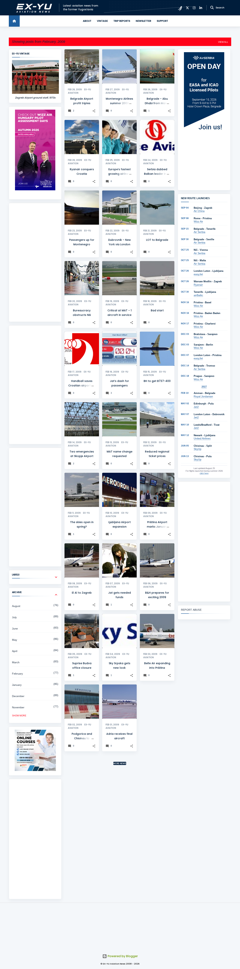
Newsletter (143, 21)
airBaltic (198, 295)
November (18, 707)
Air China (199, 210)
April (14, 651)
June (15, 628)
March (16, 662)
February (17, 673)
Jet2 (196, 406)
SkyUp (197, 448)
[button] (94, 111)
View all (223, 42)
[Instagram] (194, 7)
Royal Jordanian (203, 396)
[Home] (14, 21)
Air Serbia (199, 231)
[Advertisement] (35, 262)
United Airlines (202, 438)
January (17, 684)
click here (204, 473)
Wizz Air (198, 221)
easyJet (198, 274)
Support (162, 21)
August (16, 606)
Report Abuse (191, 609)
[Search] (212, 7)
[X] (187, 7)
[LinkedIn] (200, 7)
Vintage (102, 21)
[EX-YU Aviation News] (33, 8)
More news (119, 763)
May (14, 639)
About (87, 21)
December (18, 696)
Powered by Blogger (122, 956)
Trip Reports (121, 21)
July (14, 617)
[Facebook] (181, 7)
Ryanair (198, 284)
